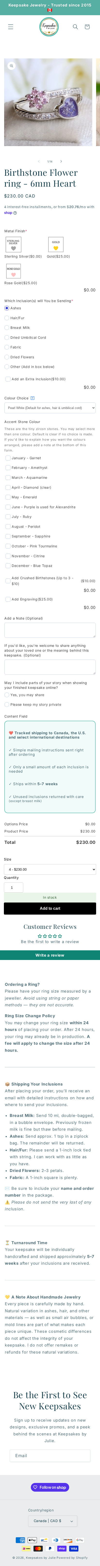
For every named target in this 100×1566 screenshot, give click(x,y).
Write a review (49, 955)
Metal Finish (15, 231)
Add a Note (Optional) (23, 618)
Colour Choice (18, 398)
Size (7, 859)
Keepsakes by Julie (41, 1557)
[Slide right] (61, 161)
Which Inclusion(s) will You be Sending (38, 301)
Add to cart (50, 908)
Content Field (16, 716)
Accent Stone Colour (22, 422)
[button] (11, 27)
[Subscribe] (84, 1456)
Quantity (11, 877)
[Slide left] (38, 161)
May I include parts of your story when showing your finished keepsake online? (45, 685)
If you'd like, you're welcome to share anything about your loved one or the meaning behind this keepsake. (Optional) (46, 650)
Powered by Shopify (72, 1557)
